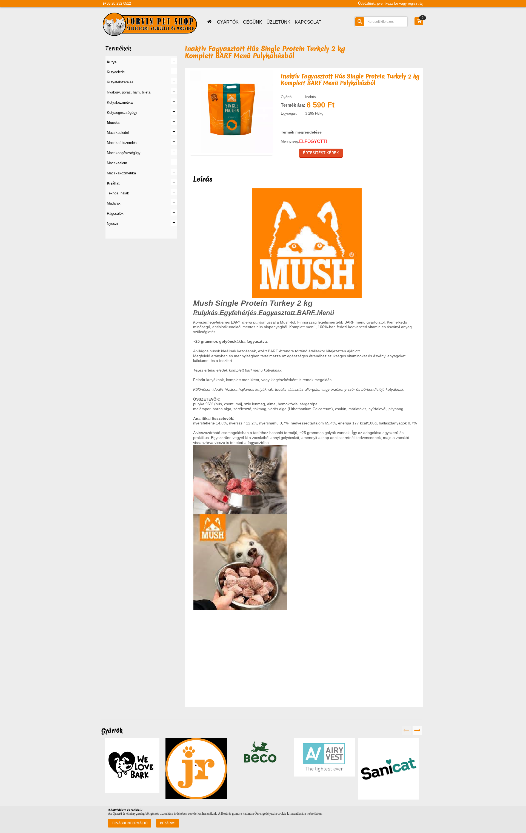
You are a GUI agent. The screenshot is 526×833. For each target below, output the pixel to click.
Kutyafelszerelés (120, 82)
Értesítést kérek (321, 153)
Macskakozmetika (121, 173)
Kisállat (113, 183)
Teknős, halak (118, 193)
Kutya (111, 62)
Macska (113, 123)
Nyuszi (112, 224)
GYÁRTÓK (228, 22)
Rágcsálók (115, 213)
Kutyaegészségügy (122, 112)
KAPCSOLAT (308, 22)
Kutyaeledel (116, 72)
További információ (129, 823)
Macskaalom (117, 163)
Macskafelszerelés (122, 143)
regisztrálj (415, 3)
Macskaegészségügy (124, 153)
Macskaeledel (118, 133)
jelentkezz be (387, 3)
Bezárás (167, 823)
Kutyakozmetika (120, 102)
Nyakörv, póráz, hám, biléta (128, 92)
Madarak (114, 203)
